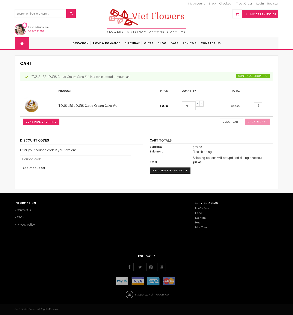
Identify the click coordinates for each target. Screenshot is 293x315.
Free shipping (202, 152)
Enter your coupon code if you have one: (48, 150)
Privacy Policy (26, 224)
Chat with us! (36, 30)
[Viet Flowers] (146, 17)
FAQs (20, 217)
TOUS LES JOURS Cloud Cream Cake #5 (87, 105)
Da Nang (201, 217)
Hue (197, 222)
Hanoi (198, 213)
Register (272, 3)
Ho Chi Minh (202, 208)
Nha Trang (201, 227)
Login (260, 3)
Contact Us (24, 210)
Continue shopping (252, 76)
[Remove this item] (258, 105)
